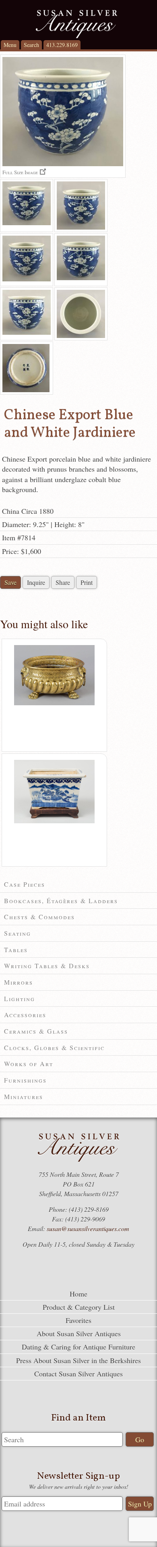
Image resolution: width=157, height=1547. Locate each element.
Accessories (25, 1014)
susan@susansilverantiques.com (88, 1228)
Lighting (19, 998)
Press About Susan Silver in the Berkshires (78, 1360)
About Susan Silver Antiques (79, 1333)
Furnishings (25, 1080)
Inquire (36, 582)
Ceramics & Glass (36, 1031)
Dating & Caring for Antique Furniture (78, 1347)
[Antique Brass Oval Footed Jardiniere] (54, 703)
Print (87, 582)
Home (78, 1294)
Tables (16, 949)
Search (31, 45)
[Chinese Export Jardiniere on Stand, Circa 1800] (54, 821)
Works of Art (28, 1063)
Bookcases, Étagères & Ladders (61, 900)
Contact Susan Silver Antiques (78, 1373)
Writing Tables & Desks (47, 965)
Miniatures (23, 1096)
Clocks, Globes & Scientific (54, 1047)
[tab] (78, 884)
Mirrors (18, 982)
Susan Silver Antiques (76, 24)
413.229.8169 (62, 45)
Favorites (78, 1320)
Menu (10, 45)
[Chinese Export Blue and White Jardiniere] (26, 205)
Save (10, 582)
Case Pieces (24, 884)
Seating (17, 933)
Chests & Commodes (39, 916)
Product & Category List (79, 1307)
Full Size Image (20, 172)
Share (63, 582)
